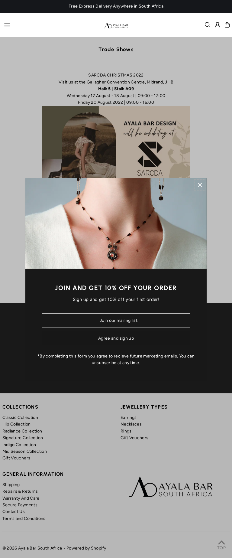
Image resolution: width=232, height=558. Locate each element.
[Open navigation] (51, 24)
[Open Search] (207, 25)
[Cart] (227, 25)
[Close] (200, 184)
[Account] (217, 25)
